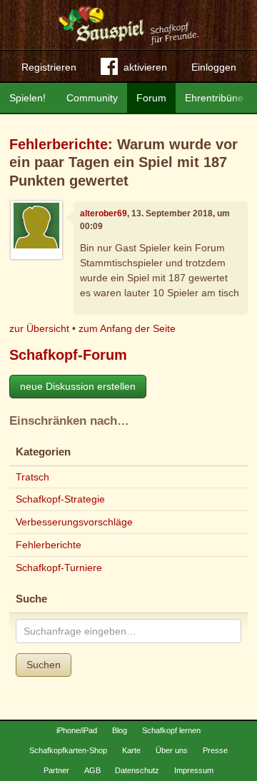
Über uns (172, 750)
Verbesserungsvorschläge (74, 522)
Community (92, 98)
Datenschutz (137, 770)
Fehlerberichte (58, 144)
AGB (92, 770)
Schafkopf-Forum (68, 355)
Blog (119, 730)
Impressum (193, 770)
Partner (56, 770)
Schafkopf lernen (171, 730)
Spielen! (27, 98)
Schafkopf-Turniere (59, 567)
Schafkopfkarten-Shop (68, 750)
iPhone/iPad (76, 730)
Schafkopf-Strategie (60, 499)
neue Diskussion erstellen (78, 386)
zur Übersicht (39, 328)
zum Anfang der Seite (127, 328)
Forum (151, 98)
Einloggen (213, 67)
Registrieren (48, 67)
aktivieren (145, 67)
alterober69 (103, 213)
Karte (131, 750)
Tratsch (32, 477)
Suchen (43, 664)
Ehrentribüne (214, 98)
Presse (215, 750)
